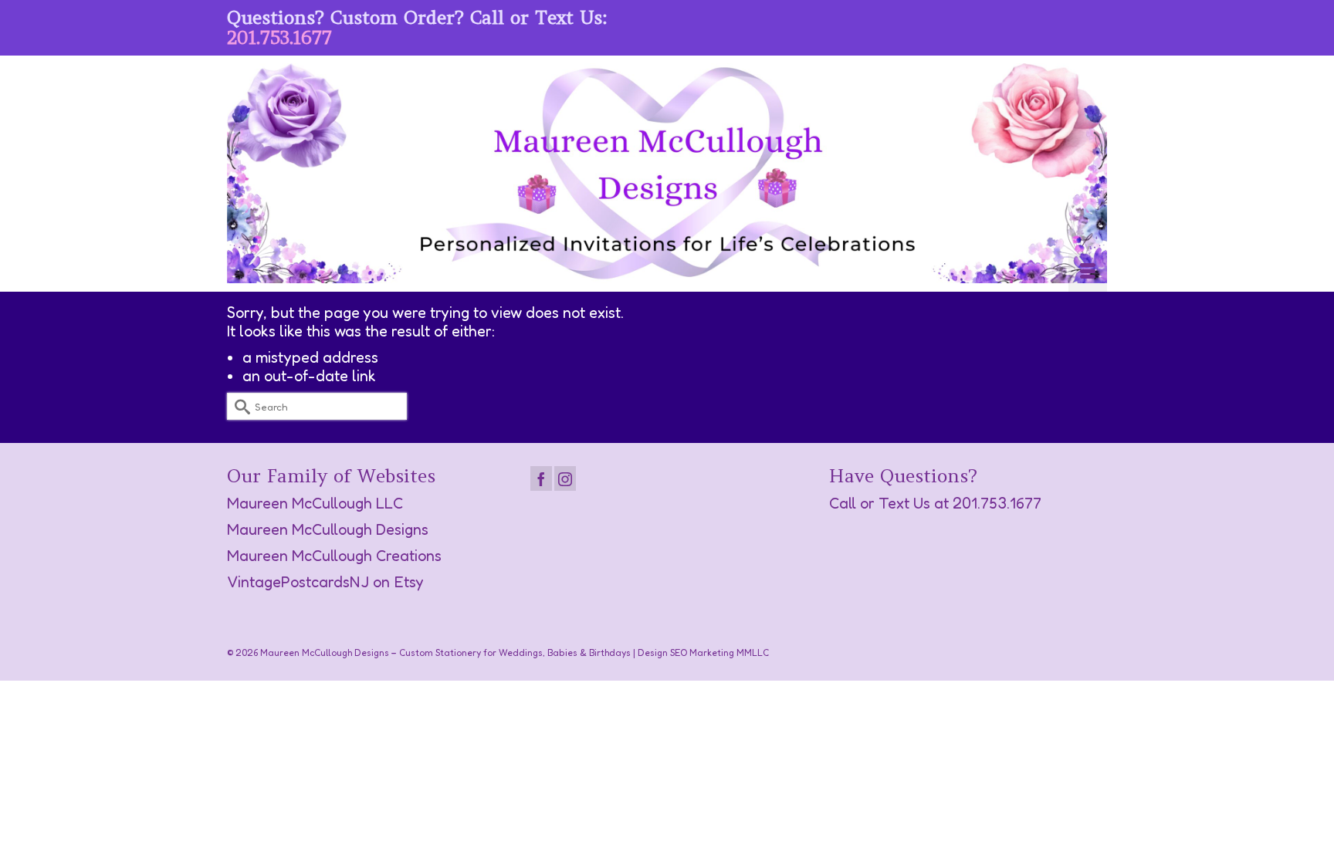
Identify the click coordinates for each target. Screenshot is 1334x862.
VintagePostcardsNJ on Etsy (325, 582)
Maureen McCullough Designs (327, 529)
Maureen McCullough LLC (315, 503)
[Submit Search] (238, 406)
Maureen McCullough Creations (334, 555)
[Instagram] (565, 478)
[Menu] (1087, 272)
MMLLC (752, 652)
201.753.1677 (279, 37)
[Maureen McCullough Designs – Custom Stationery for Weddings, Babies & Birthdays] (667, 173)
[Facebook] (541, 478)
